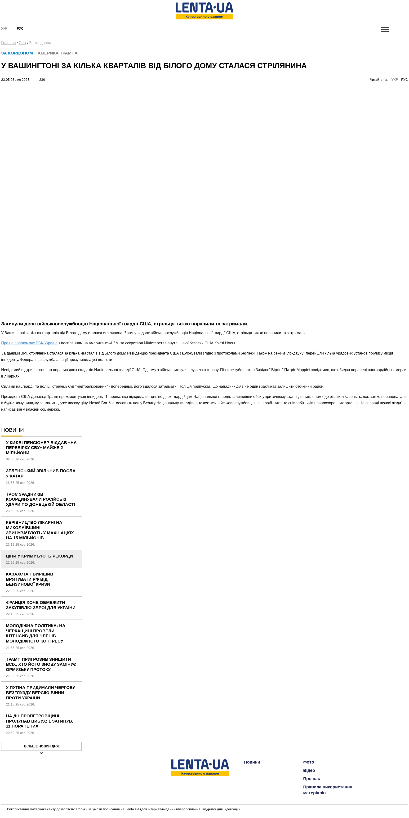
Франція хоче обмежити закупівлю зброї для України (41, 605)
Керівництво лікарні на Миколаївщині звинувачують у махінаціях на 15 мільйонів (40, 530)
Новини (252, 762)
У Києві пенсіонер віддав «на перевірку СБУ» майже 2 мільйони (41, 447)
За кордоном (40, 43)
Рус (20, 28)
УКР (394, 79)
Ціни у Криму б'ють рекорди (39, 556)
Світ (22, 43)
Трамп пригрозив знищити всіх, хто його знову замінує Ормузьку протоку (41, 664)
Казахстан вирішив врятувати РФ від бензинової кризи (29, 579)
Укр (4, 28)
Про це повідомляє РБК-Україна (29, 343)
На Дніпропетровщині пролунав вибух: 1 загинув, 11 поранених (39, 721)
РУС (404, 79)
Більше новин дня (41, 746)
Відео (309, 770)
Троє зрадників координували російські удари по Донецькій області (40, 499)
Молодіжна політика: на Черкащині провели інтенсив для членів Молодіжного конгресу (35, 633)
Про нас (311, 778)
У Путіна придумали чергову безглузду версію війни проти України (40, 692)
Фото (308, 762)
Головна (8, 43)
